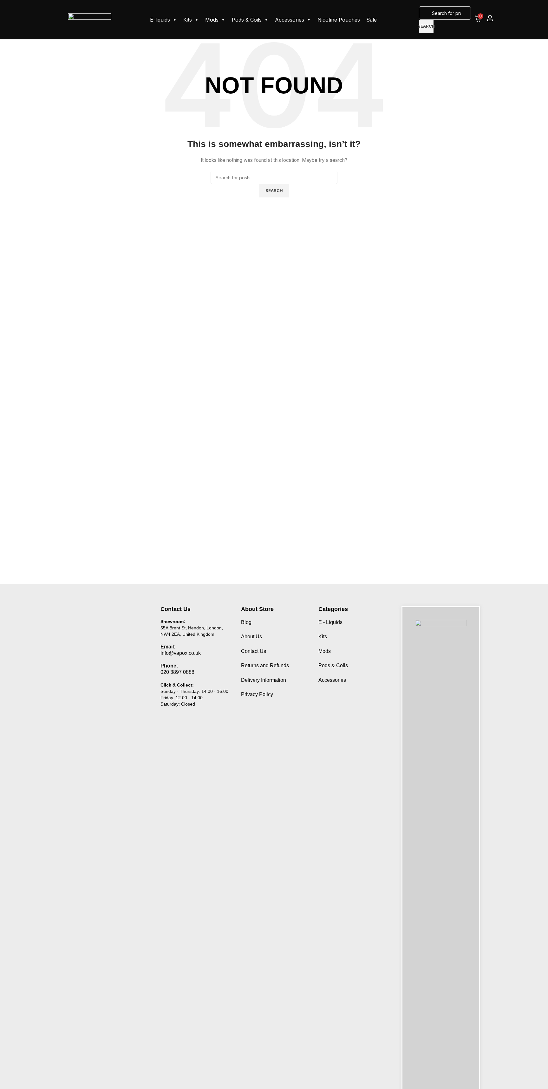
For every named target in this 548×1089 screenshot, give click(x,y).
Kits (187, 20)
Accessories (289, 20)
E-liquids (160, 20)
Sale (371, 20)
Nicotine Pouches (338, 20)
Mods (212, 20)
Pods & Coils (247, 20)
